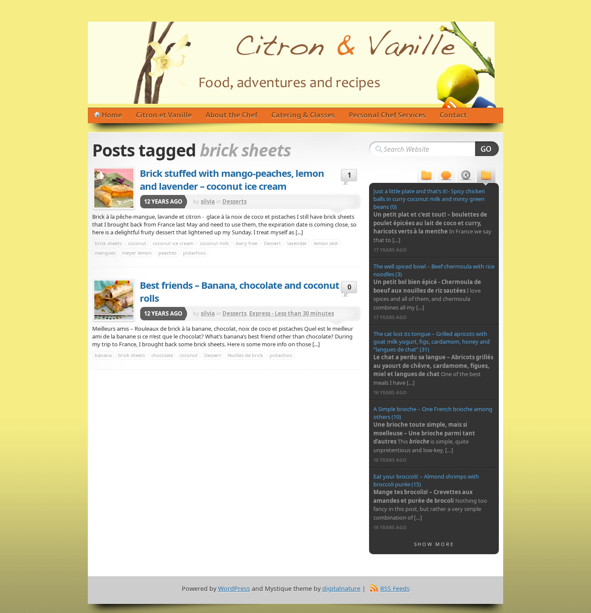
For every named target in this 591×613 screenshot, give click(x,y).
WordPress (234, 588)
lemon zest (326, 243)
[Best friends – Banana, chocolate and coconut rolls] (113, 300)
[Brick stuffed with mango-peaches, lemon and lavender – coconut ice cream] (113, 188)
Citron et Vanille (164, 115)
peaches (167, 252)
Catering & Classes (303, 115)
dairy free (246, 243)
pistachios (194, 252)
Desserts (234, 201)
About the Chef (231, 115)
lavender (297, 243)
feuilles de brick (245, 355)
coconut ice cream (173, 243)
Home (112, 115)
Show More (434, 544)
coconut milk (214, 243)
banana (103, 355)
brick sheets (108, 243)
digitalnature (341, 588)
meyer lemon (137, 252)
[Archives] (466, 176)
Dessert (272, 243)
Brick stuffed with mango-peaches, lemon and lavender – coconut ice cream (232, 179)
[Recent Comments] (446, 176)
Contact (453, 115)
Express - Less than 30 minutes (291, 313)
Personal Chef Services (387, 115)
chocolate (162, 355)
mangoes (105, 252)
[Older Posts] (486, 176)
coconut (137, 243)
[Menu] (426, 176)
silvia (208, 201)
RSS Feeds (395, 588)
